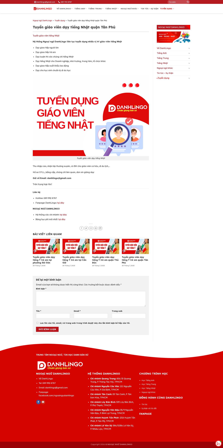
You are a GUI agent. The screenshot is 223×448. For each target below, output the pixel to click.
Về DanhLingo (64, 9)
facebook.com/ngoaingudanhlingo (56, 395)
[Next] (144, 249)
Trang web (117, 311)
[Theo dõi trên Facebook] (38, 402)
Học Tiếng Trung (149, 384)
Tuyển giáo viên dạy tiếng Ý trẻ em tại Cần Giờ (74, 260)
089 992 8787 (49, 383)
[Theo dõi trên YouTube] (43, 402)
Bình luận (41, 289)
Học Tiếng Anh (148, 380)
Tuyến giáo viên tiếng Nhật (46, 35)
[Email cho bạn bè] (91, 228)
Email (77, 311)
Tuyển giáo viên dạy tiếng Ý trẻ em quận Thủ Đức (105, 260)
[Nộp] (188, 2)
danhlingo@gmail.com (56, 387)
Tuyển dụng (166, 9)
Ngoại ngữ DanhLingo (42, 20)
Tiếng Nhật (111, 9)
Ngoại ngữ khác (129, 9)
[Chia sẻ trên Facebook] (81, 228)
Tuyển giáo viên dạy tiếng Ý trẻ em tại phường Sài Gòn (44, 260)
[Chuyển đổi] (189, 48)
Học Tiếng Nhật (148, 388)
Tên (38, 311)
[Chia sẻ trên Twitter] (86, 228)
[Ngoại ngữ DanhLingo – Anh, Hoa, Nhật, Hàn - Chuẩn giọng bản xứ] (43, 8)
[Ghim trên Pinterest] (95, 228)
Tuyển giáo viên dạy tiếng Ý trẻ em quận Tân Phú (135, 260)
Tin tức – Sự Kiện (149, 9)
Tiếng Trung (95, 9)
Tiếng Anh (79, 9)
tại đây (60, 202)
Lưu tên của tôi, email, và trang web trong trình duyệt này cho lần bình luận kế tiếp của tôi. (85, 323)
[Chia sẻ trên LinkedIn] (100, 228)
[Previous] (37, 249)
